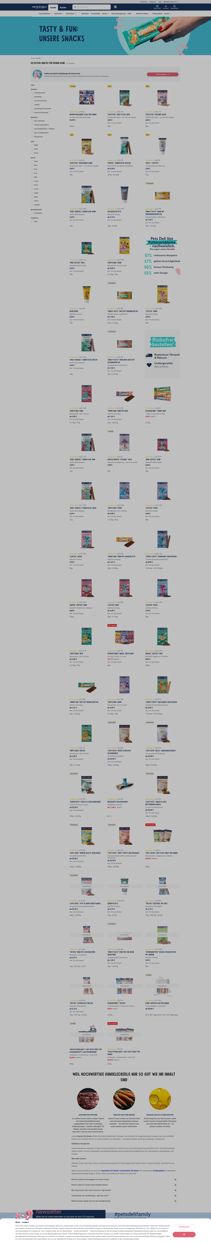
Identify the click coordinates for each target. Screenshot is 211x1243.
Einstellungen (184, 1227)
